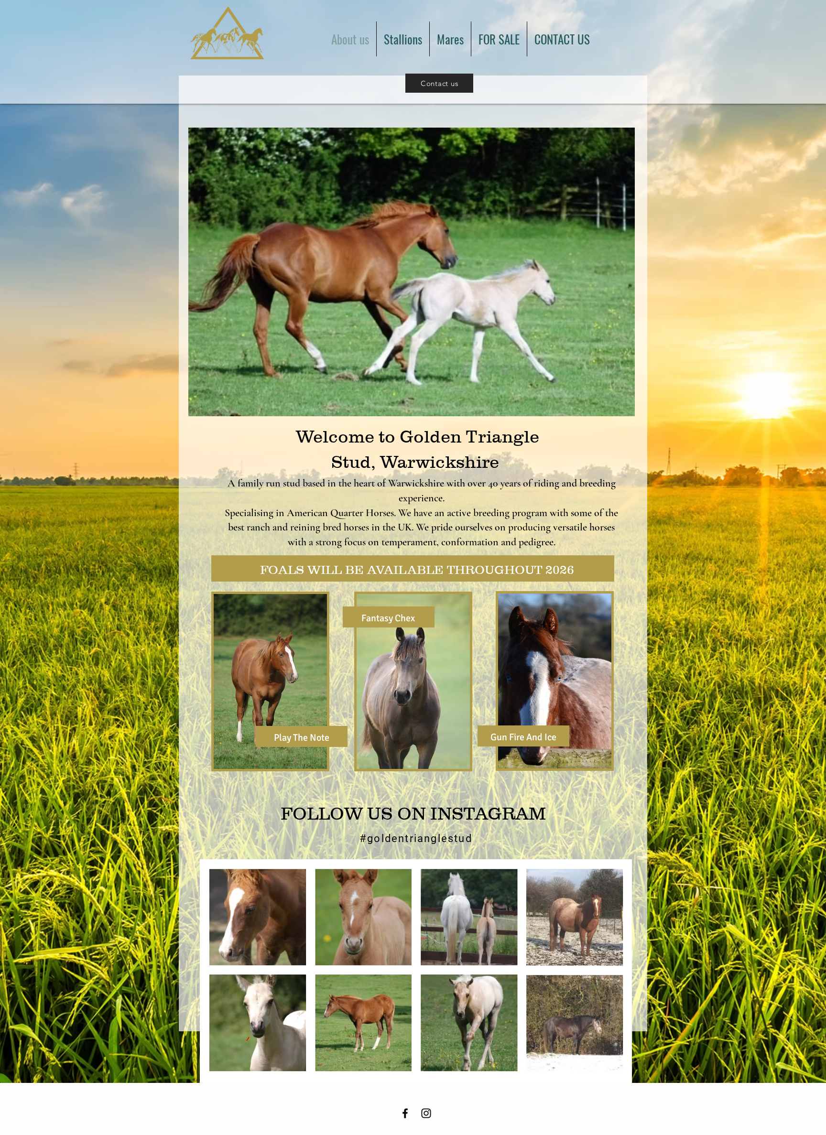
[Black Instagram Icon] (426, 1113)
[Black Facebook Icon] (405, 1113)
